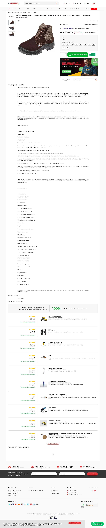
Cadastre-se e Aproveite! (15, 472)
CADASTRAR (92, 474)
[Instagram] (95, 491)
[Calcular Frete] (96, 80)
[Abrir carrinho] (95, 3)
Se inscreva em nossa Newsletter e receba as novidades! (17, 474)
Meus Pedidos (54, 490)
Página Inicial (11, 12)
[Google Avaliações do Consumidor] (92, 505)
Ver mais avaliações (53, 443)
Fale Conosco (12, 493)
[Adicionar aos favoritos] (18, 21)
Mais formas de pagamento (91, 24)
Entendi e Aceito (74, 523)
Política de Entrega (13, 492)
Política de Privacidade (36, 525)
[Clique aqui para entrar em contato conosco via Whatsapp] (97, 524)
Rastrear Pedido (55, 493)
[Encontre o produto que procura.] (56, 3)
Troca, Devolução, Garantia (35, 490)
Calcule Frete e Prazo (66, 80)
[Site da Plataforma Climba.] (53, 518)
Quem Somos (12, 495)
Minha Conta (54, 492)
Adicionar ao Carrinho (79, 54)
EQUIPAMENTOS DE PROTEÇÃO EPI (23, 12)
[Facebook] (92, 491)
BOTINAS (35, 12)
